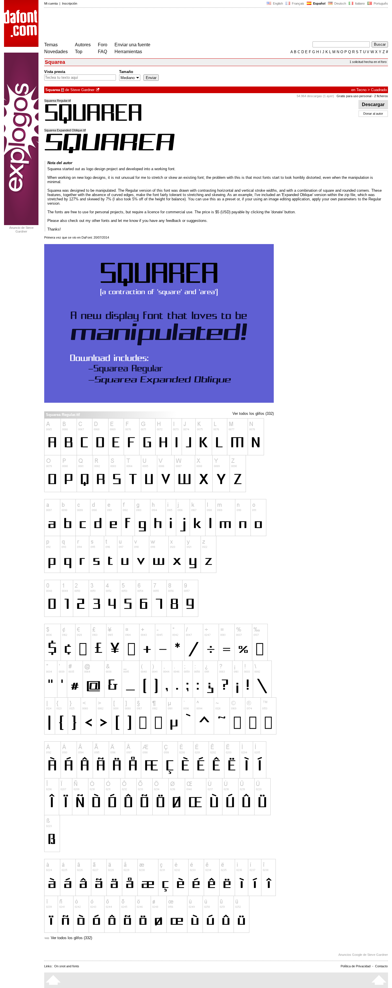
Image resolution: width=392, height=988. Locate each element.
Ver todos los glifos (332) (253, 413)
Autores (83, 44)
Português (380, 3)
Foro (102, 44)
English (277, 3)
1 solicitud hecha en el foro (368, 62)
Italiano (359, 3)
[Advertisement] (148, 25)
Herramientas (128, 51)
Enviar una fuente (132, 44)
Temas (51, 44)
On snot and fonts (66, 966)
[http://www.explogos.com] (98, 90)
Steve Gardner (82, 90)
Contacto (381, 966)
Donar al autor (373, 113)
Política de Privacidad (355, 966)
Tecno (361, 90)
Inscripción (69, 3)
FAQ (102, 51)
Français (297, 3)
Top (78, 51)
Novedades (56, 51)
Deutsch (340, 3)
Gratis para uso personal (354, 96)
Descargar (373, 104)
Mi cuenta (51, 3)
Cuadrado (379, 90)
